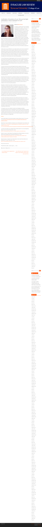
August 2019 (33, 166)
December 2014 (34, 240)
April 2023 (33, 105)
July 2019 (33, 419)
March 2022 (33, 125)
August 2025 (33, 63)
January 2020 (33, 160)
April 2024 (33, 87)
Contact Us (38, 13)
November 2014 (34, 242)
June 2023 (33, 102)
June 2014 (33, 243)
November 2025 (34, 58)
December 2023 (34, 93)
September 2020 (34, 148)
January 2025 (33, 73)
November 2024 (34, 76)
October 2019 (33, 163)
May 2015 (33, 234)
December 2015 (34, 228)
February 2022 (33, 378)
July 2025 (33, 64)
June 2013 (33, 501)
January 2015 (33, 239)
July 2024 (33, 334)
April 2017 (33, 207)
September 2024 (34, 331)
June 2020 (33, 152)
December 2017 (34, 195)
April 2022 (33, 375)
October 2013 (33, 248)
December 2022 (34, 111)
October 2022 (33, 114)
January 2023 (33, 110)
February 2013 (33, 254)
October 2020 (33, 146)
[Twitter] (37, 0)
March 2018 (33, 190)
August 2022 (33, 117)
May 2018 (33, 187)
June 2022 (33, 372)
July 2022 (33, 119)
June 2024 (33, 84)
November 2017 (34, 196)
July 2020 (33, 151)
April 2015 (33, 236)
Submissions (9, 13)
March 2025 (33, 70)
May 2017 (33, 457)
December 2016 (34, 213)
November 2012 (34, 257)
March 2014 (33, 245)
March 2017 (33, 460)
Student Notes (26, 13)
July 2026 (33, 46)
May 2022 (33, 122)
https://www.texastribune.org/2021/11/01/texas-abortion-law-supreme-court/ (13, 141)
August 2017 (33, 201)
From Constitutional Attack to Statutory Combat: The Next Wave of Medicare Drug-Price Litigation (36, 39)
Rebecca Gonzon (20, 24)
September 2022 (34, 116)
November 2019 (34, 413)
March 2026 (33, 52)
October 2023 (33, 96)
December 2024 (34, 75)
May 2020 (33, 154)
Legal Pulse (14, 13)
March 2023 (33, 107)
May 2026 (33, 49)
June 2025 (33, 66)
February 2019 (33, 175)
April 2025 (33, 69)
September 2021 (34, 134)
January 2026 (33, 55)
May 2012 (33, 260)
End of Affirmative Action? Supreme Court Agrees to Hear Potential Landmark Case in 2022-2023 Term (21, 152)
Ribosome (32, 523)
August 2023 (33, 99)
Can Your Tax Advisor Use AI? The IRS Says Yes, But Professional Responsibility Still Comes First (36, 35)
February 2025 (33, 72)
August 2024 (33, 81)
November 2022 (34, 113)
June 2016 (33, 222)
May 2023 (33, 104)
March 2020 (33, 157)
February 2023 (33, 108)
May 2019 (33, 422)
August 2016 (33, 219)
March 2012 (33, 263)
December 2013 (34, 498)
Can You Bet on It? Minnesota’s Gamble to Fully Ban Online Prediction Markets (36, 27)
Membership (20, 13)
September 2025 (34, 61)
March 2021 (33, 140)
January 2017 (33, 463)
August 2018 (33, 184)
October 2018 (33, 181)
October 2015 (33, 231)
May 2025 (33, 67)
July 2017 (33, 202)
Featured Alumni (21, 15)
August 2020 (33, 149)
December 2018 (34, 178)
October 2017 (33, 198)
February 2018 (33, 192)
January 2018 (33, 193)
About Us (3, 13)
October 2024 (33, 78)
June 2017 (33, 204)
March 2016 (33, 225)
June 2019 (33, 169)
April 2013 (33, 251)
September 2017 (34, 199)
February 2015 (33, 237)
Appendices (33, 13)
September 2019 (34, 416)
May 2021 (33, 137)
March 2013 (33, 504)
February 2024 (33, 90)
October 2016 (33, 216)
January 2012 (33, 266)
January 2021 (33, 143)
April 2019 (33, 172)
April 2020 (33, 155)
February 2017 (33, 210)
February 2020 (34, 158)
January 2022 (33, 128)
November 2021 (34, 131)
